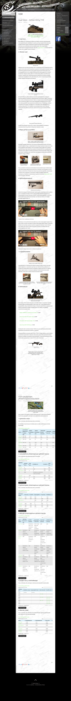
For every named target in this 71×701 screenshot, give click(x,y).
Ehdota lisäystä (22, 451)
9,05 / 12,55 (48, 598)
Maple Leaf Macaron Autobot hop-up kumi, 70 (29, 312)
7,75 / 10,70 (41, 597)
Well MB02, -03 (49, 494)
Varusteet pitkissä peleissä (7, 25)
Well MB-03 (20, 447)
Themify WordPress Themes (40, 684)
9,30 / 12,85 (48, 603)
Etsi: (42, 460)
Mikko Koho (20, 22)
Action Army (20, 436)
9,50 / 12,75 (48, 597)
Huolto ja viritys (7, 36)
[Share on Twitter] (21, 388)
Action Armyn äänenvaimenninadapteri (37, 36)
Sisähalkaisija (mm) (29, 620)
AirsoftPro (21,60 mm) (30, 521)
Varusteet (6, 41)
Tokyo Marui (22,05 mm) (42, 521)
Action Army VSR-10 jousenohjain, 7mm (27, 320)
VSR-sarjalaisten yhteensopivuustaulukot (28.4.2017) (61, 20)
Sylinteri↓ (19, 432)
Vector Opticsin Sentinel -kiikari (33, 35)
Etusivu (18, 9)
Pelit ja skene (6, 38)
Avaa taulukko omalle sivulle (23, 428)
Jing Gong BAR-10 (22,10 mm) (36, 521)
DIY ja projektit (7, 35)
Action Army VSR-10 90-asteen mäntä (27, 316)
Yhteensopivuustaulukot (8, 43)
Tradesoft (19, 400)
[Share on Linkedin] (29, 388)
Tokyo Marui (20, 442)
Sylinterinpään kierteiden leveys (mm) (43, 432)
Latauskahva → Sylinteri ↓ (20, 464)
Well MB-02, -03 (35, 464)
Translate (11, 14)
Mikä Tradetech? (31, 9)
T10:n (31, 34)
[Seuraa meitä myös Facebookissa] (58, 41)
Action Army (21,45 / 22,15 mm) (25, 521)
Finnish (5, 13)
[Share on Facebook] (19, 388)
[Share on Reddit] (25, 388)
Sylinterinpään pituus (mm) (49, 432)
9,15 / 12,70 (48, 600)
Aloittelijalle (6, 32)
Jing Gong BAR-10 (25, 464)
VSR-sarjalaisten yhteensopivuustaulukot (28, 397)
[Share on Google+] (23, 388)
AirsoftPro (20, 437)
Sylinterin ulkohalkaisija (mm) (37, 432)
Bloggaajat (24, 9)
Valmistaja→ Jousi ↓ (20, 590)
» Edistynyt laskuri (61, 34)
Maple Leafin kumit (48, 174)
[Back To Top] (35, 680)
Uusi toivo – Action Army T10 (31, 20)
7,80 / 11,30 (41, 600)
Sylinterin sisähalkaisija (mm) (31, 432)
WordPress (32, 684)
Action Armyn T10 (41, 47)
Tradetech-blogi (35, 683)
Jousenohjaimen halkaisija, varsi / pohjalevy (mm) (25, 432)
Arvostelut (6, 33)
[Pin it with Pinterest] (27, 388)
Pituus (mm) (47, 620)
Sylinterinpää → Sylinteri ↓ (20, 494)
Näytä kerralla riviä (22, 460)
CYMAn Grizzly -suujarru (32, 36)
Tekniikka (6, 39)
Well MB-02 (20, 445)
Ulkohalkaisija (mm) (39, 620)
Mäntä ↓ (19, 620)
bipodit (41, 35)
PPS (19, 444)
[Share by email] (31, 388)
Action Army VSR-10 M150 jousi (26, 324)
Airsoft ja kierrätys (6, 23)
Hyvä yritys (4, 22)
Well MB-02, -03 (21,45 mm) (49, 521)
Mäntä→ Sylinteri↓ (19, 521)
